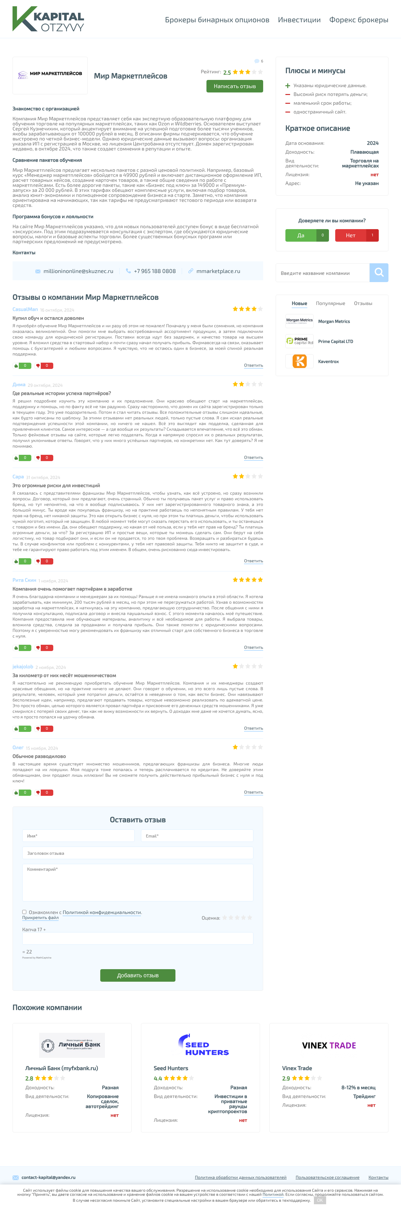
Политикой (273, 1194)
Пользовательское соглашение (328, 1177)
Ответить (253, 365)
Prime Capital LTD (335, 341)
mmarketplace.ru (218, 270)
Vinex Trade (297, 1067)
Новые (299, 303)
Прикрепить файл (40, 917)
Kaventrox (328, 361)
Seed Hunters (171, 1067)
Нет (359, 235)
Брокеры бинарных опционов (217, 19)
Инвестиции (299, 19)
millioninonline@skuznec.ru (78, 270)
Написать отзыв (235, 85)
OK (320, 1200)
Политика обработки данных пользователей (241, 1177)
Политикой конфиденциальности (102, 912)
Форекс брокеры (358, 19)
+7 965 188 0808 (155, 270)
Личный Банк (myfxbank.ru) (61, 1067)
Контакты (379, 1177)
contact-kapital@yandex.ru (49, 1177)
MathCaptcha (43, 957)
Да (310, 235)
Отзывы (363, 303)
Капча (29, 929)
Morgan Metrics (334, 321)
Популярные (331, 303)
